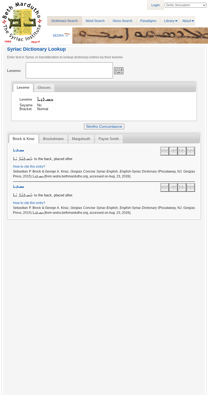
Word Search (95, 21)
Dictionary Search (64, 21)
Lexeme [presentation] (23, 87)
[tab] (23, 87)
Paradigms (148, 21)
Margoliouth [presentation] (81, 139)
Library (169, 21)
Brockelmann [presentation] (53, 139)
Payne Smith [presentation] (109, 139)
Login (155, 5)
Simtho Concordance (104, 126)
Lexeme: (14, 71)
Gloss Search (122, 21)
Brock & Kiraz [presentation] (24, 139)
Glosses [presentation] (44, 87)
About (186, 21)
